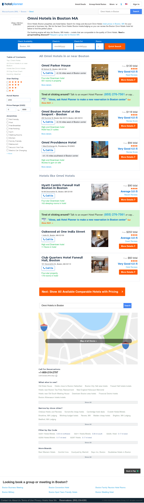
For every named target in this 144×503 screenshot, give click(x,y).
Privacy (37, 500)
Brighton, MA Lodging (121, 415)
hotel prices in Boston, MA (113, 23)
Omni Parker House (56, 65)
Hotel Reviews (132, 267)
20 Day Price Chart (14, 71)
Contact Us (6, 500)
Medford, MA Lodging (47, 419)
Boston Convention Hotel (59, 487)
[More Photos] (99, 80)
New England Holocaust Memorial (90, 389)
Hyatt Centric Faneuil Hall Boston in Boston (60, 186)
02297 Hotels (75, 437)
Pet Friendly (14, 119)
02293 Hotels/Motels (47, 437)
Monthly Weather (14, 74)
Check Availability (25, 41)
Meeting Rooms (15, 135)
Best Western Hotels (47, 452)
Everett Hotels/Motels (116, 411)
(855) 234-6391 (80, 500)
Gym (11, 132)
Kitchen (12, 138)
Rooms (99, 41)
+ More (9, 153)
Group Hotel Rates (97, 4)
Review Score (132, 121)
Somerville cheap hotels (74, 411)
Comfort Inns (63, 452)
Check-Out (78, 41)
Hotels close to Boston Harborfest (68, 386)
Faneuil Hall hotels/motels (120, 386)
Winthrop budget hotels (69, 415)
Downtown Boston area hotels (84, 393)
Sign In (136, 4)
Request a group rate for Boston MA (64, 34)
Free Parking (14, 128)
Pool (11, 122)
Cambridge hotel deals (96, 411)
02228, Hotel (111, 433)
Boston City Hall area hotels (96, 386)
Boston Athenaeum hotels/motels (52, 397)
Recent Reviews (131, 195)
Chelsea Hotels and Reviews (50, 411)
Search (136, 11)
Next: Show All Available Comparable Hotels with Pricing (80, 291)
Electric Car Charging (18, 150)
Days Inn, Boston (98, 452)
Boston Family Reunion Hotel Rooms (110, 487)
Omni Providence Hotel (58, 142)
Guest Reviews (131, 241)
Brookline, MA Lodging (48, 415)
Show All (88, 402)
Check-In (56, 41)
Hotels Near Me (49, 500)
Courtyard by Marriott (79, 452)
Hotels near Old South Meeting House (54, 393)
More (112, 4)
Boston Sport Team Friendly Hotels (63, 492)
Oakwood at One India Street (63, 231)
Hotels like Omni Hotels (16, 68)
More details (46, 85)
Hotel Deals (80, 4)
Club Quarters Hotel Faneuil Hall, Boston (62, 259)
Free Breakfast (15, 125)
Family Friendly (15, 141)
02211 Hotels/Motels (82, 433)
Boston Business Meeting (12, 487)
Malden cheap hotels (101, 415)
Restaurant (13, 144)
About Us (16, 500)
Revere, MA (86, 415)
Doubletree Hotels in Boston (119, 452)
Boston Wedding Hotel (104, 492)
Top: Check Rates (13, 60)
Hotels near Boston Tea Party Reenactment (56, 389)
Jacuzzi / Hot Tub (16, 147)
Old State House (45, 386)
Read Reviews (132, 75)
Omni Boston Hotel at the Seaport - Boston (60, 113)
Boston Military (8, 492)
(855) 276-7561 (114, 94)
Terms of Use (27, 500)
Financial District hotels (108, 393)
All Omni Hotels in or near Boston (17, 64)
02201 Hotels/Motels (47, 433)
